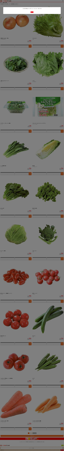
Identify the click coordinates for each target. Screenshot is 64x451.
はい (32, 12)
